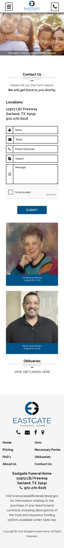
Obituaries (43, 457)
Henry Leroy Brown (32, 346)
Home (7, 442)
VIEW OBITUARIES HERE (32, 372)
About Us (9, 464)
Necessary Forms (47, 449)
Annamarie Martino (32, 277)
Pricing (8, 449)
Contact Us (43, 464)
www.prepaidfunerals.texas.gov (35, 496)
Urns (38, 442)
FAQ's (7, 457)
